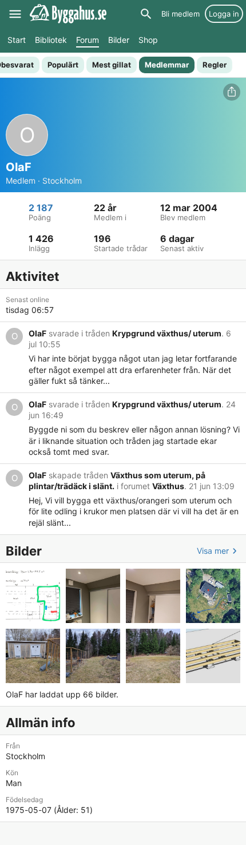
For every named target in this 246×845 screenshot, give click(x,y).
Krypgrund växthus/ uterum (166, 333)
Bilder (118, 40)
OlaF (37, 333)
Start (16, 40)
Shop (148, 40)
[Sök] (145, 13)
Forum (87, 40)
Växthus (168, 486)
